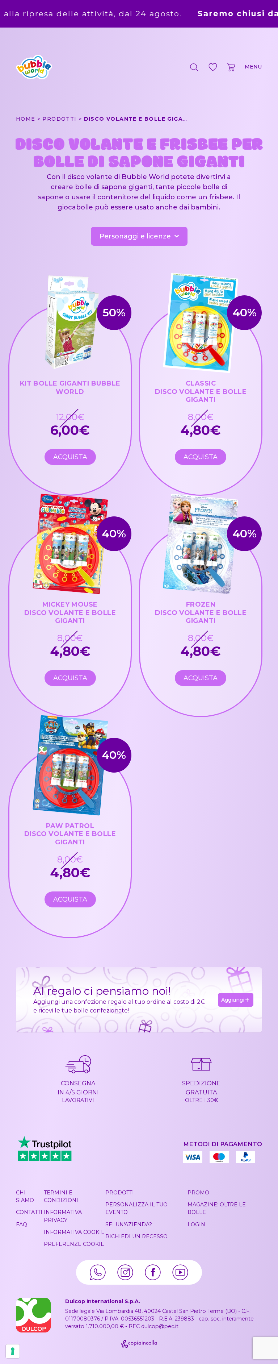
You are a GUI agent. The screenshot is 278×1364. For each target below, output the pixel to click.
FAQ (21, 1224)
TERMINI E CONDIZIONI (61, 1196)
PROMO (198, 1192)
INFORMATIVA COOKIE (74, 1232)
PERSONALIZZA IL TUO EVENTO (136, 1208)
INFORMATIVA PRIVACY (63, 1216)
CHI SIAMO (25, 1196)
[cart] (231, 67)
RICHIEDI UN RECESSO (136, 1236)
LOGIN (196, 1224)
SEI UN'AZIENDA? (128, 1224)
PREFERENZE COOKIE (74, 1244)
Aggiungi (232, 1000)
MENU (253, 66)
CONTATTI (29, 1212)
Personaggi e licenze (135, 236)
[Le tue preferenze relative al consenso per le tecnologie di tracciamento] (13, 1351)
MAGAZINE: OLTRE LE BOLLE (217, 1208)
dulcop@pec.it (159, 1326)
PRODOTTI (119, 1192)
